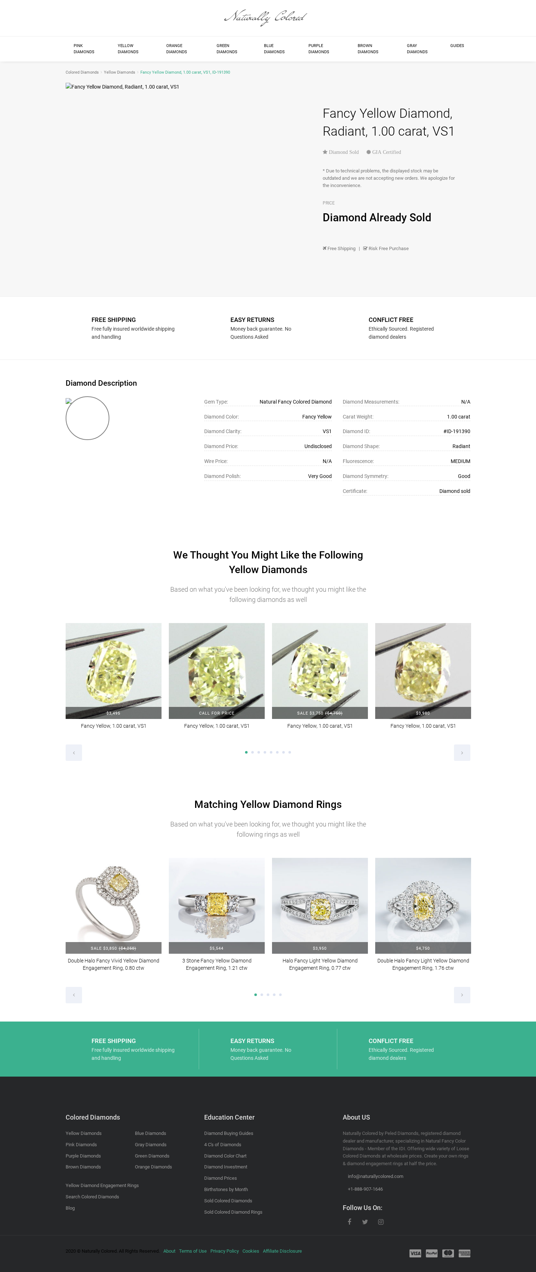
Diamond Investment (225, 1167)
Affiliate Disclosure (282, 1251)
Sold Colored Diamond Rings (233, 1212)
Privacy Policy (224, 1251)
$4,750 (423, 948)
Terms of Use (193, 1251)
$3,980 (423, 713)
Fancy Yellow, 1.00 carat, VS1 (114, 726)
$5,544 (217, 948)
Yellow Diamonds (128, 49)
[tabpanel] (113, 681)
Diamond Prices (220, 1178)
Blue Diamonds (274, 49)
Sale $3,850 (113, 948)
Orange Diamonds (176, 49)
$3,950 (320, 948)
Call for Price (216, 713)
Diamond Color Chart (225, 1156)
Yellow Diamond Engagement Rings (102, 1185)
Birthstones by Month (226, 1189)
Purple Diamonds (318, 49)
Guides (457, 45)
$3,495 (113, 713)
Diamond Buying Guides (228, 1133)
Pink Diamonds (84, 49)
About (169, 1251)
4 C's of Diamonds (222, 1144)
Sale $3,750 (319, 713)
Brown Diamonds (368, 49)
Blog (70, 1208)
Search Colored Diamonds (92, 1196)
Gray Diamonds (417, 49)
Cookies (250, 1251)
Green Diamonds (227, 49)
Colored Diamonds (82, 72)
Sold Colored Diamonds (228, 1200)
